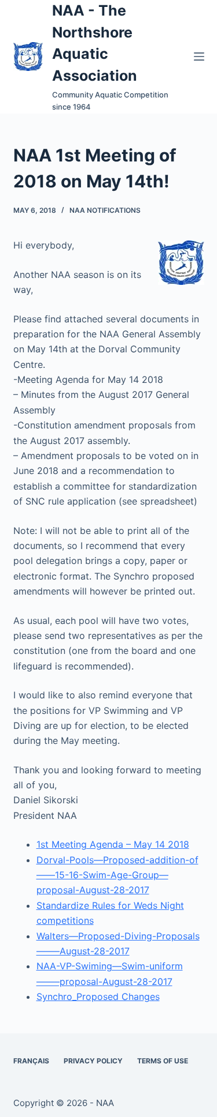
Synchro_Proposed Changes (98, 996)
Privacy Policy (93, 1060)
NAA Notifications (105, 210)
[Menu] (199, 56)
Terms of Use (162, 1060)
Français (31, 1060)
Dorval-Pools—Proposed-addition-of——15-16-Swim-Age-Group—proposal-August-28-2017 (117, 875)
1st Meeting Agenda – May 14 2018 (112, 844)
